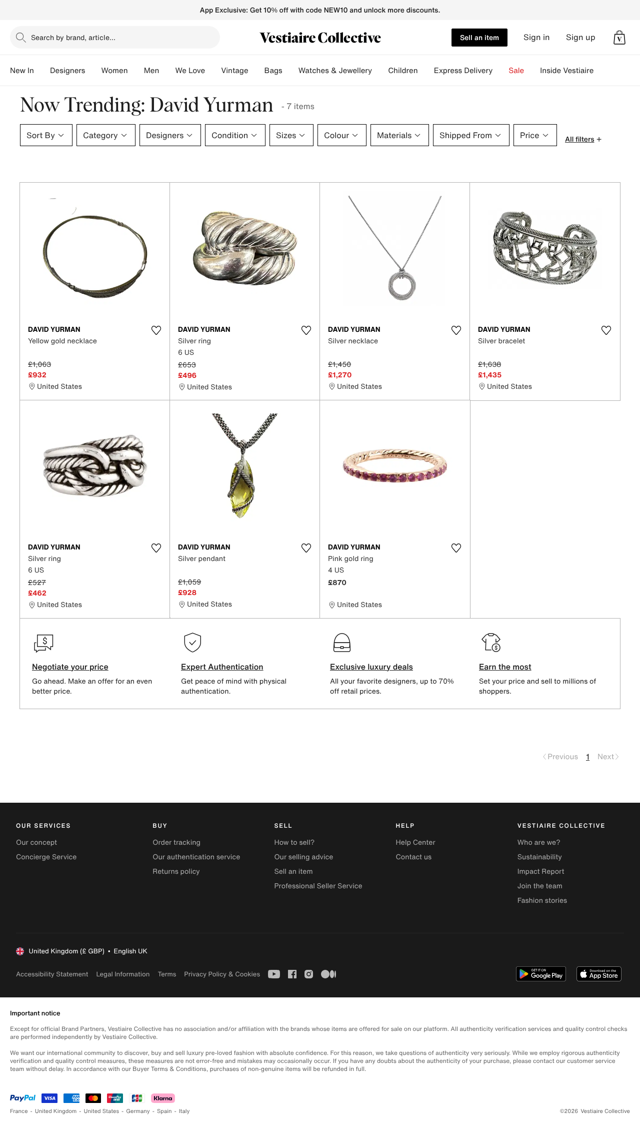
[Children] (426, 71)
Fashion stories (542, 900)
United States (102, 1111)
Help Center (416, 842)
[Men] (167, 71)
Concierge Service (46, 857)
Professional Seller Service (318, 886)
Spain (164, 1111)
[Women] (136, 71)
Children (403, 70)
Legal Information (123, 974)
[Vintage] (256, 71)
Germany (138, 1111)
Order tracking (176, 842)
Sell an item (479, 37)
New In (22, 70)
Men (152, 70)
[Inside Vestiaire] (602, 71)
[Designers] (93, 71)
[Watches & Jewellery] (380, 71)
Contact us (414, 857)
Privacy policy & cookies (222, 974)
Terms (167, 974)
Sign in (537, 37)
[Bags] (290, 71)
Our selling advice (303, 857)
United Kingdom (56, 1111)
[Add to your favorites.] (156, 330)
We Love (190, 70)
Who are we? (539, 842)
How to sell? (294, 842)
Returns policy (176, 871)
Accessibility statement (52, 974)
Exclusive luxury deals (371, 667)
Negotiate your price (70, 667)
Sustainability (540, 857)
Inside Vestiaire (567, 70)
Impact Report (541, 871)
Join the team (540, 886)
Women (114, 70)
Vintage (234, 70)
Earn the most (505, 667)
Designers (68, 70)
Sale (516, 70)
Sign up (581, 37)
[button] (619, 38)
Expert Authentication (222, 667)
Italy (184, 1111)
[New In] (42, 71)
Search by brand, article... (73, 37)
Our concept (36, 842)
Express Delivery (463, 70)
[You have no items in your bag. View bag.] (619, 38)
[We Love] (213, 71)
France (19, 1111)
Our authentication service (196, 857)
